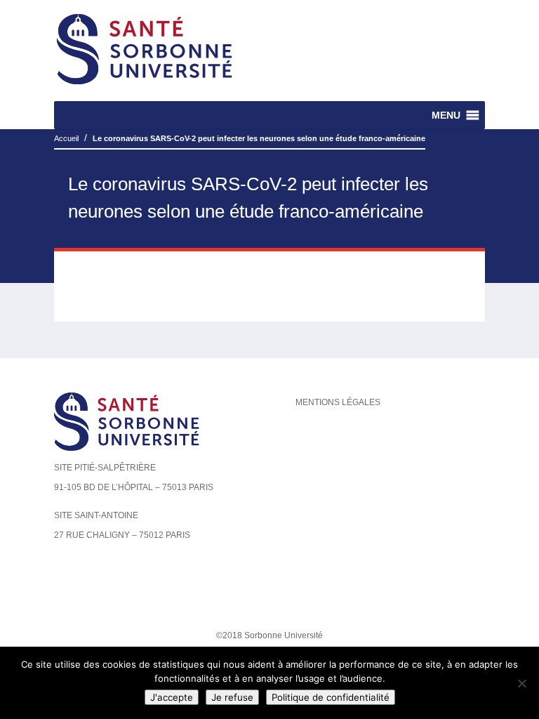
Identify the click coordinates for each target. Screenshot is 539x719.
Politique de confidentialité (331, 697)
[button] (446, 115)
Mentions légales (337, 402)
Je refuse (232, 697)
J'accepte (171, 697)
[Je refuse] (521, 683)
